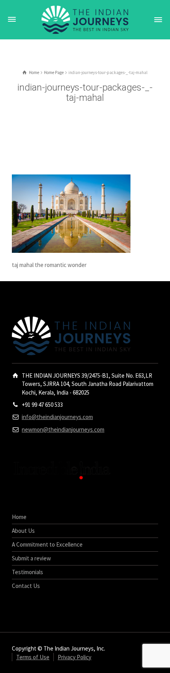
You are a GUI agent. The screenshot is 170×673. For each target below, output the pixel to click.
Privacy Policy (74, 657)
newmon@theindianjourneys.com (63, 429)
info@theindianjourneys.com (57, 417)
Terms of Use (32, 657)
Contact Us (26, 586)
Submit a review (31, 558)
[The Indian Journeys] (85, 19)
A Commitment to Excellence (47, 544)
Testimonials (27, 572)
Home (19, 517)
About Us (23, 530)
